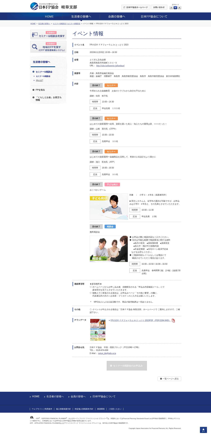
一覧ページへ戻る (171, 379)
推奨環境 (101, 409)
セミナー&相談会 (43, 76)
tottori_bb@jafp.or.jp (107, 353)
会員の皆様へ (78, 396)
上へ (203, 430)
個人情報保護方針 (63, 409)
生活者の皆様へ (55, 396)
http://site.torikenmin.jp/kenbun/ (110, 66)
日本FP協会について (104, 396)
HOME (36, 396)
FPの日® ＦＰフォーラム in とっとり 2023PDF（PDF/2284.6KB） (141, 320)
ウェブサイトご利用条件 (42, 409)
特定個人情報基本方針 (84, 409)
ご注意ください (114, 409)
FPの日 (39, 80)
